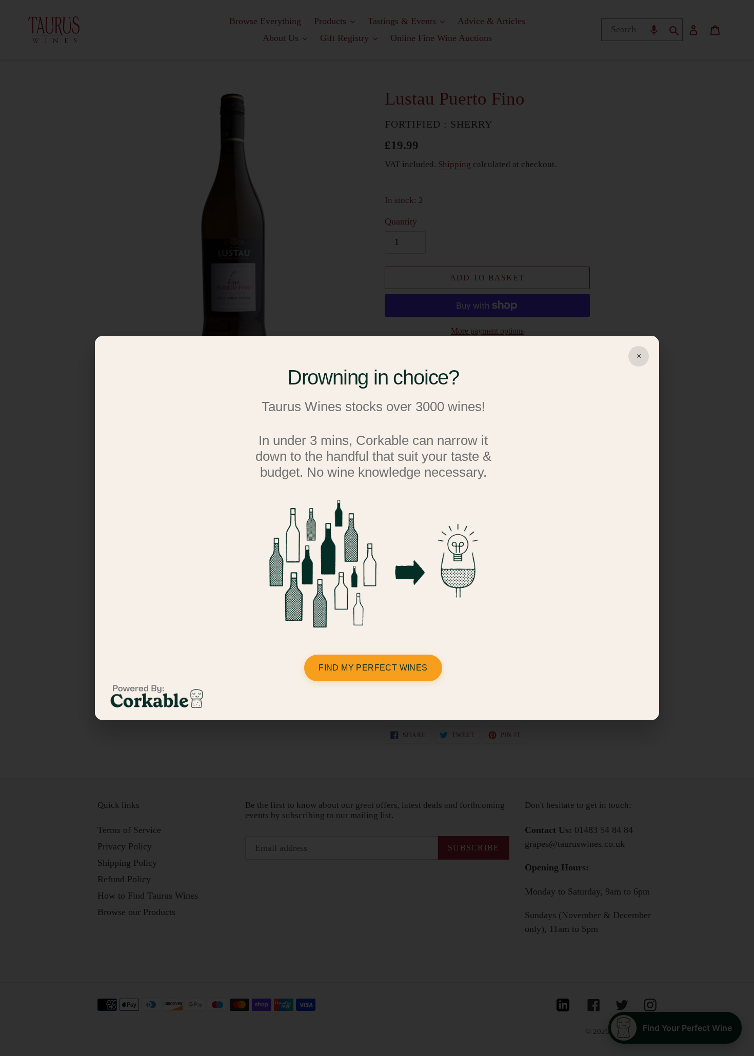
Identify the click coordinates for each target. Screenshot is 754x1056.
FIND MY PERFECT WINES (373, 667)
